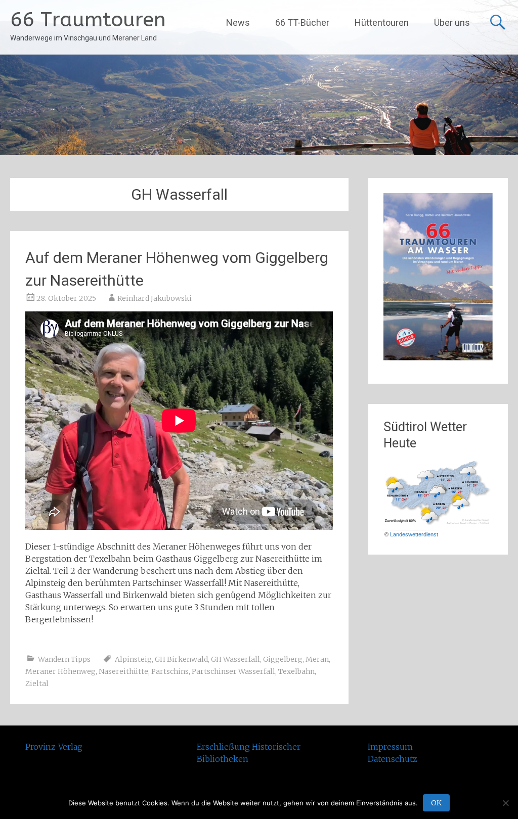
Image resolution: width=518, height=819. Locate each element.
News (238, 22)
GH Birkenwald (181, 659)
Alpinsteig (133, 659)
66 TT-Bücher (302, 22)
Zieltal (37, 683)
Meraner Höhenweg (60, 671)
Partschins (170, 671)
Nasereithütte (123, 671)
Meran (317, 659)
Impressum (390, 747)
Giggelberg (283, 659)
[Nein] (505, 803)
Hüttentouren (382, 22)
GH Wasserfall (235, 659)
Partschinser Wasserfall (233, 671)
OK (436, 802)
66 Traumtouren (88, 19)
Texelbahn (296, 671)
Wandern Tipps (64, 659)
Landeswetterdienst (414, 534)
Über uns (452, 22)
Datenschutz (392, 759)
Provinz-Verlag (53, 747)
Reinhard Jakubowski (154, 298)
